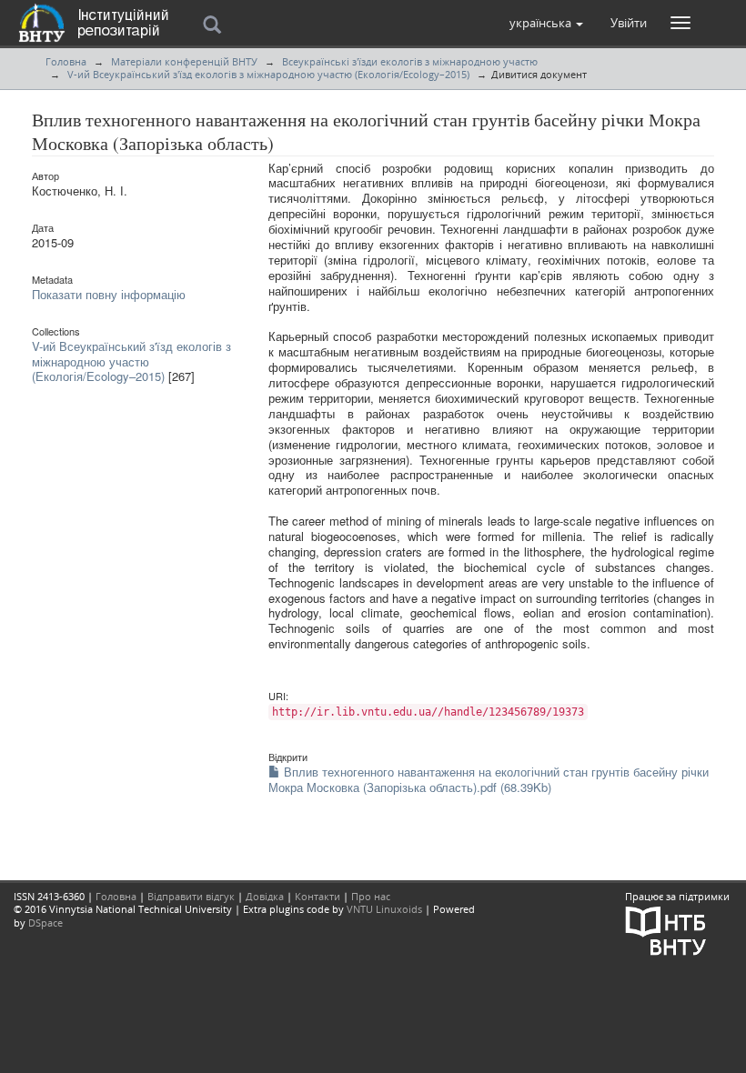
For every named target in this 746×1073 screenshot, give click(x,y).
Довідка (265, 896)
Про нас (370, 896)
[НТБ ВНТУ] (666, 930)
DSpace (45, 922)
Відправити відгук (191, 896)
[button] (546, 22)
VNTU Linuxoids (384, 909)
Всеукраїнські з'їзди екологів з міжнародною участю (410, 61)
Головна (65, 61)
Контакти (317, 896)
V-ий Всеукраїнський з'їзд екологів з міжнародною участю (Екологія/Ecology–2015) (268, 74)
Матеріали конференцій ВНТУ (184, 61)
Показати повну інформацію (109, 294)
